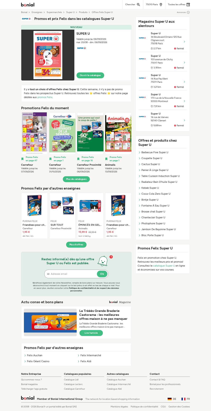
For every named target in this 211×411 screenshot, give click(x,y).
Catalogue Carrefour (74, 388)
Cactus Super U (150, 164)
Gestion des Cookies (179, 406)
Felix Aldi (85, 361)
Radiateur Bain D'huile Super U (159, 181)
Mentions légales (119, 406)
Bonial (24, 12)
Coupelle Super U (151, 158)
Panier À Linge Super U (154, 170)
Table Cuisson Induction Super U (160, 176)
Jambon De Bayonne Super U (158, 229)
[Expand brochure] (47, 55)
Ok (102, 273)
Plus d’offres (76, 244)
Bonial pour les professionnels (165, 384)
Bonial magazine (29, 384)
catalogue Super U (164, 265)
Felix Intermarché (90, 355)
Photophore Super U (153, 223)
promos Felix (44, 97)
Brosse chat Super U (153, 211)
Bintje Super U (149, 199)
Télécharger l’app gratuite (34, 388)
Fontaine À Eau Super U (155, 205)
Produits (83, 12)
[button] (76, 53)
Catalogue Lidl (71, 379)
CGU (163, 406)
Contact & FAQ (157, 379)
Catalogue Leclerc (73, 384)
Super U (70, 12)
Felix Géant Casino (38, 361)
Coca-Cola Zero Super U (155, 193)
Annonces (181, 12)
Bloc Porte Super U (152, 235)
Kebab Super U (150, 187)
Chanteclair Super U (153, 217)
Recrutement (157, 388)
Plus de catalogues (76, 179)
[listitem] (34, 142)
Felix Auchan (34, 355)
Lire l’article (91, 333)
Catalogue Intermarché (119, 384)
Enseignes (37, 12)
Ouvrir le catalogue (90, 75)
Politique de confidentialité (144, 406)
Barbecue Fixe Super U (154, 152)
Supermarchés (54, 12)
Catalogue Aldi (114, 388)
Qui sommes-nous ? (31, 379)
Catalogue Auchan (116, 379)
